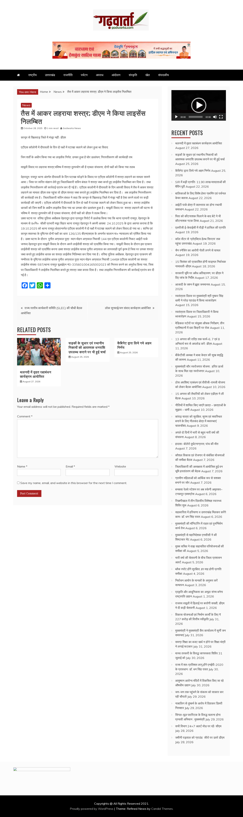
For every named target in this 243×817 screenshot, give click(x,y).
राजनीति (68, 75)
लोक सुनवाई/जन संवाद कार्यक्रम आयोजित (128, 308)
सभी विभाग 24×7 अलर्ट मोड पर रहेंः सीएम (198, 726)
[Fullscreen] (221, 117)
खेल (147, 75)
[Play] (176, 117)
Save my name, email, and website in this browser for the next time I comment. (73, 483)
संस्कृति (133, 75)
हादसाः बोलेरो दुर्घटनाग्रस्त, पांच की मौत (196, 444)
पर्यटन (84, 75)
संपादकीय (163, 75)
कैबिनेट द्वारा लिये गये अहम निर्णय (134, 345)
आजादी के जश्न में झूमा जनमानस (192, 284)
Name (22, 466)
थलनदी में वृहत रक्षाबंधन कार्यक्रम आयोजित (35, 374)
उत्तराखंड (50, 75)
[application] (198, 105)
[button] (198, 105)
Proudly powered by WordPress (92, 809)
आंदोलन (116, 75)
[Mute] (215, 117)
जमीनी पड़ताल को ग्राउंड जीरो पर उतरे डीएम (199, 737)
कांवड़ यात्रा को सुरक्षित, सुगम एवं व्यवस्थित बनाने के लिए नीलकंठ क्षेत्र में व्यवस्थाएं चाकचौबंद (198, 421)
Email (70, 466)
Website (120, 466)
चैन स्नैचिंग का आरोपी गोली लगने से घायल (197, 250)
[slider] (196, 117)
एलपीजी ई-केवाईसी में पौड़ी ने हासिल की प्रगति (200, 227)
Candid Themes (162, 809)
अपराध (99, 75)
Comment (24, 416)
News (26, 105)
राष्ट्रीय (32, 75)
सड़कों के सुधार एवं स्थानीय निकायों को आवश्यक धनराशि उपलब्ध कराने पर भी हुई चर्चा (87, 347)
